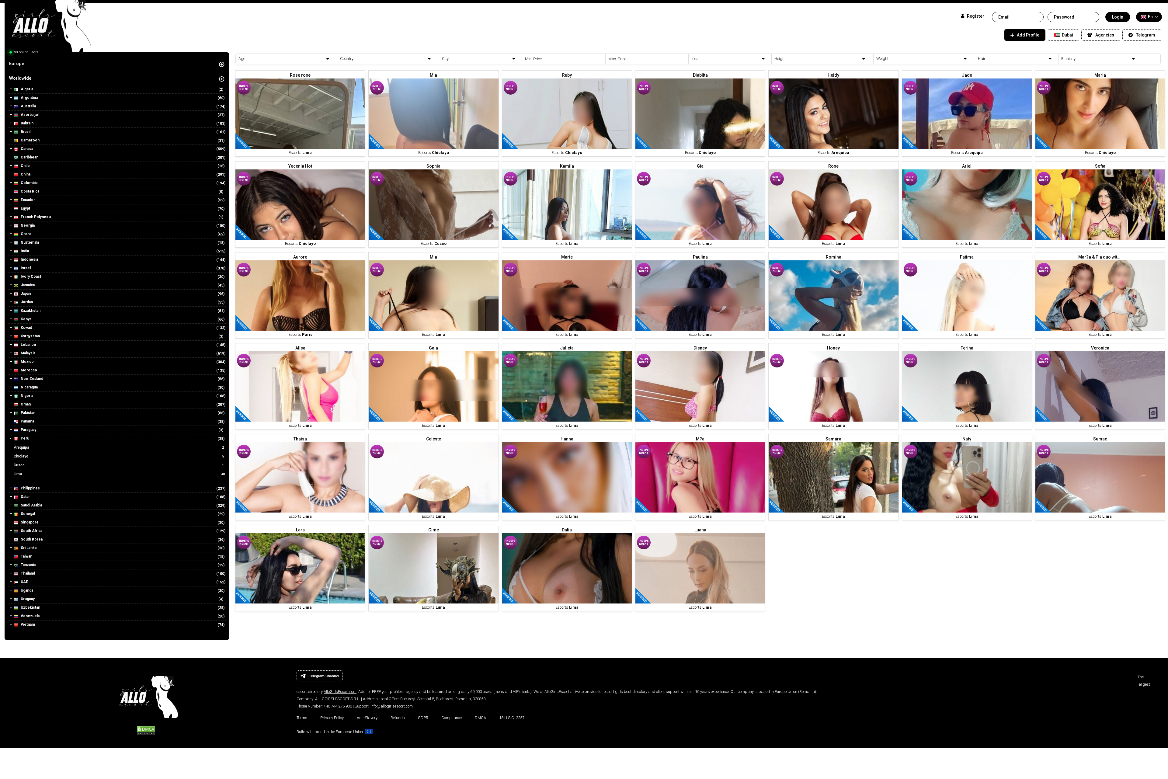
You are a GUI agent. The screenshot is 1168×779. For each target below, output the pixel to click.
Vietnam (27, 624)
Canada (26, 149)
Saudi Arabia (31, 505)
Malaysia (27, 353)
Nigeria (26, 396)
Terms (302, 717)
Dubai (1067, 35)
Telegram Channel (324, 676)
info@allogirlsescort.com (391, 706)
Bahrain (26, 123)
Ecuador (27, 200)
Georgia (27, 225)
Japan (25, 293)
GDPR (423, 717)
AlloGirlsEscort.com (340, 691)
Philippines (30, 488)
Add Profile (1028, 35)
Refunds (398, 717)
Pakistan (27, 413)
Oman (25, 404)
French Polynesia (35, 217)
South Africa (31, 531)
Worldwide (20, 78)
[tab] (117, 63)
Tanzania (28, 565)
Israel (25, 268)
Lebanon (28, 345)
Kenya (25, 319)
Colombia (28, 183)
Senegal (27, 514)
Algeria (26, 89)
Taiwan (26, 556)
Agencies (1104, 35)
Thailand (27, 573)
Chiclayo (119, 456)
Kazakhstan (30, 310)
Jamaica (27, 285)
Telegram (1145, 35)
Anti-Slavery (367, 717)
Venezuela (30, 616)
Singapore (29, 522)
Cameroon (30, 140)
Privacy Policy (332, 717)
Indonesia (29, 259)
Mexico (27, 362)
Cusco (119, 465)
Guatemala (29, 242)
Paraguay (28, 430)
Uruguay (27, 599)
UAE (24, 582)
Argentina (29, 98)
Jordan (26, 302)
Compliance (451, 717)
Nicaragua (29, 387)
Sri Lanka (28, 548)
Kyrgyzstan (30, 336)
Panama (27, 421)
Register (975, 16)
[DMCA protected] (146, 730)
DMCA (480, 717)
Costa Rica (29, 191)
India (24, 251)
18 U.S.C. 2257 (511, 717)
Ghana (25, 234)
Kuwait (26, 327)
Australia (28, 106)
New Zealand (31, 379)
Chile (25, 166)
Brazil (25, 132)
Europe (16, 63)
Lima (119, 474)
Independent (244, 88)
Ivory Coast (30, 276)
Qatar (25, 497)
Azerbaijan (29, 115)
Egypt (25, 208)
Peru (24, 438)
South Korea (31, 539)
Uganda (26, 590)
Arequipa (119, 447)
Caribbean (29, 157)
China (25, 174)
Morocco (28, 370)
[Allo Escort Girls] (48, 28)
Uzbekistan (30, 607)
